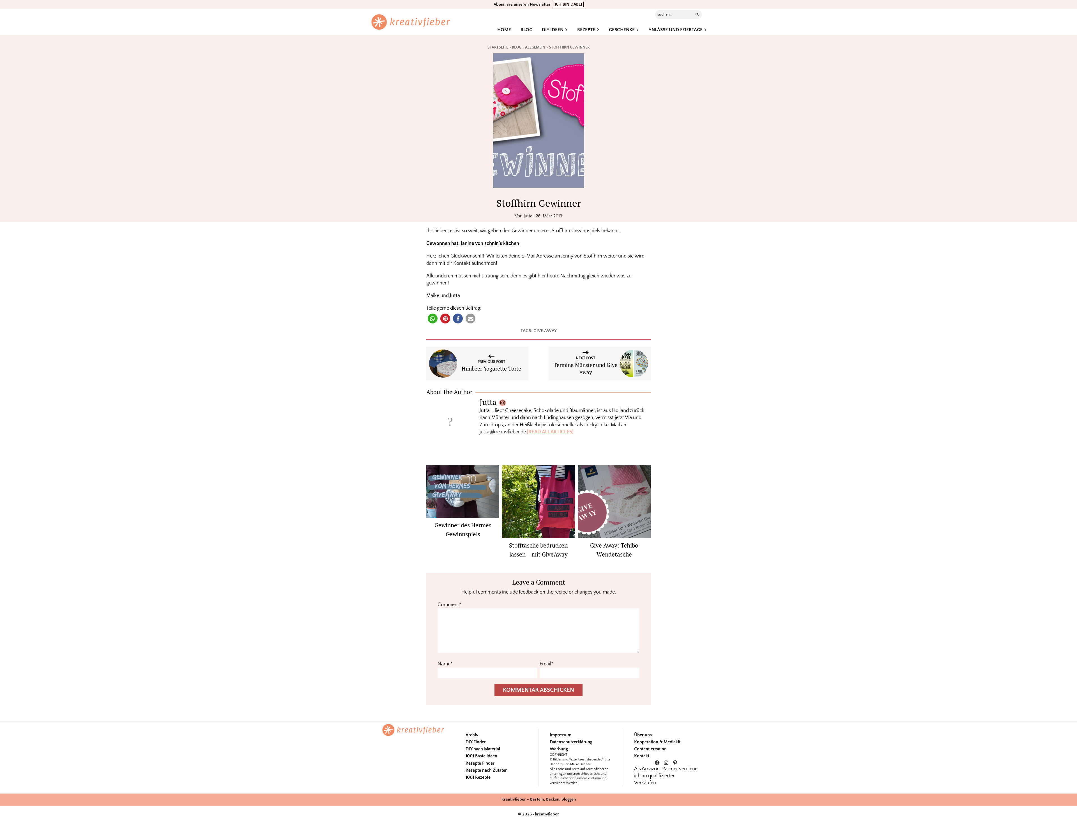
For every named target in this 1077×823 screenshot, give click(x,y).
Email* (546, 664)
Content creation (650, 748)
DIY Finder (476, 741)
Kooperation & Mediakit (657, 741)
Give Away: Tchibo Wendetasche (614, 549)
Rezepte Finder (480, 763)
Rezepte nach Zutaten (487, 770)
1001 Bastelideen (481, 755)
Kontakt (641, 755)
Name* (445, 664)
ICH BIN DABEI (568, 4)
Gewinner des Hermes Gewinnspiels (462, 529)
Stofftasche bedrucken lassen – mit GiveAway (538, 549)
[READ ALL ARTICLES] (550, 432)
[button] (433, 318)
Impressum (560, 734)
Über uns (643, 734)
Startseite (497, 47)
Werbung (559, 748)
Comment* (449, 605)
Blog (516, 47)
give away (545, 330)
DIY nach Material (483, 748)
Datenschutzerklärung (571, 741)
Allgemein (535, 47)
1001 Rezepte (478, 777)
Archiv (472, 734)
